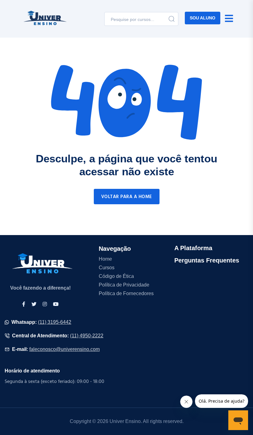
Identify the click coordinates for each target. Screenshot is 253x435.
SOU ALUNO (202, 17)
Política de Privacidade (124, 284)
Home (105, 259)
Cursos (106, 267)
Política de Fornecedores (126, 293)
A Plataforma (193, 248)
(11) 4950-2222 (86, 335)
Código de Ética (116, 276)
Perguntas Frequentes (206, 260)
